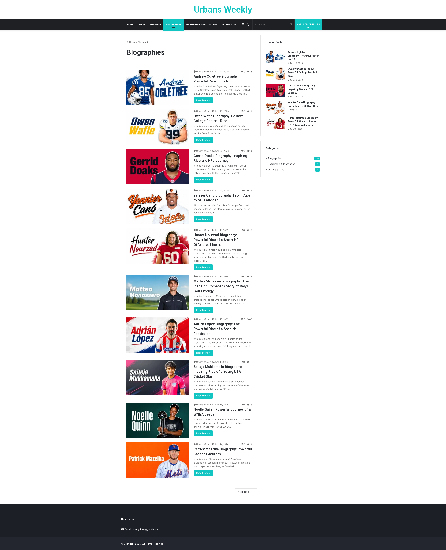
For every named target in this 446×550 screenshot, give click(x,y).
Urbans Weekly (203, 71)
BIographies (173, 24)
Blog (142, 24)
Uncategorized (276, 169)
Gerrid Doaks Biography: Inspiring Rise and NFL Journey (302, 89)
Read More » (203, 100)
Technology (230, 24)
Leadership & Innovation (201, 24)
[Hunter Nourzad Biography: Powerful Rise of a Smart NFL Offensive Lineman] (157, 246)
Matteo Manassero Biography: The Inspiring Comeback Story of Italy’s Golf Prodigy (221, 286)
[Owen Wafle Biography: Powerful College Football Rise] (157, 127)
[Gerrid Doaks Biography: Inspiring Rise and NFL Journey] (157, 166)
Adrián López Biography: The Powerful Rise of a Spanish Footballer (217, 329)
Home (130, 24)
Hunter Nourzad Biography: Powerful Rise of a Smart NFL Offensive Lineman (217, 240)
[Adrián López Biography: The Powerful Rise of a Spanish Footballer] (157, 335)
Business (155, 24)
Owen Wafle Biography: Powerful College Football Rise (302, 72)
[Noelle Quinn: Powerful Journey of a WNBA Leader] (157, 420)
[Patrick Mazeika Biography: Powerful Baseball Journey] (157, 460)
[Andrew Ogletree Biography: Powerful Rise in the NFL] (157, 87)
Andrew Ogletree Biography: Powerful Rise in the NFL (303, 56)
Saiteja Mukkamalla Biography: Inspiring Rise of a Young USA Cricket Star (218, 372)
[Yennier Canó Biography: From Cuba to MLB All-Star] (157, 206)
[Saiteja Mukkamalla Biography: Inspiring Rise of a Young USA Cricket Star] (157, 377)
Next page (243, 491)
